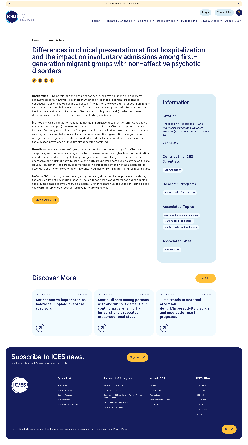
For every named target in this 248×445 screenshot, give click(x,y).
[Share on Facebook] (51, 80)
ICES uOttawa (201, 409)
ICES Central (201, 385)
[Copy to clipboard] (34, 80)
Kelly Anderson (172, 170)
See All (203, 278)
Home (35, 40)
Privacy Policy (120, 429)
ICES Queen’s (201, 400)
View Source (43, 200)
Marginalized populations (178, 221)
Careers (153, 385)
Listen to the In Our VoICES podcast (124, 4)
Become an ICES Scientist (114, 385)
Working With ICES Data (113, 407)
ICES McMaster (202, 390)
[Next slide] (238, 3)
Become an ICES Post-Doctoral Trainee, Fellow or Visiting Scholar (123, 396)
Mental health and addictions (180, 227)
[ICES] (20, 16)
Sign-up (135, 357)
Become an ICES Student (114, 390)
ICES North (200, 395)
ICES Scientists (156, 390)
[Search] (239, 12)
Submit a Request (65, 395)
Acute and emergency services (181, 215)
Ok (226, 429)
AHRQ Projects (63, 385)
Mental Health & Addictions (179, 192)
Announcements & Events (160, 400)
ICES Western (172, 250)
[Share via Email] (40, 80)
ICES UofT (200, 404)
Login (205, 12)
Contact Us (224, 12)
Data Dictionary (64, 400)
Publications (189, 21)
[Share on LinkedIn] (46, 80)
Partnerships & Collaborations (116, 402)
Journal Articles (56, 40)
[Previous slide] (9, 3)
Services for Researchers (68, 390)
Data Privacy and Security (68, 404)
